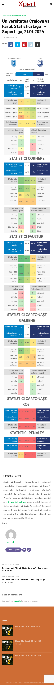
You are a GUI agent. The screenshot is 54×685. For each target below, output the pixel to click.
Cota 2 (18, 629)
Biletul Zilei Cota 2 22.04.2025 (28, 641)
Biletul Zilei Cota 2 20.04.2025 (28, 655)
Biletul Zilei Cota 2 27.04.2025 (27, 626)
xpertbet (9, 542)
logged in (17, 601)
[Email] (24, 550)
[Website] (29, 550)
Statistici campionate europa (14, 15)
